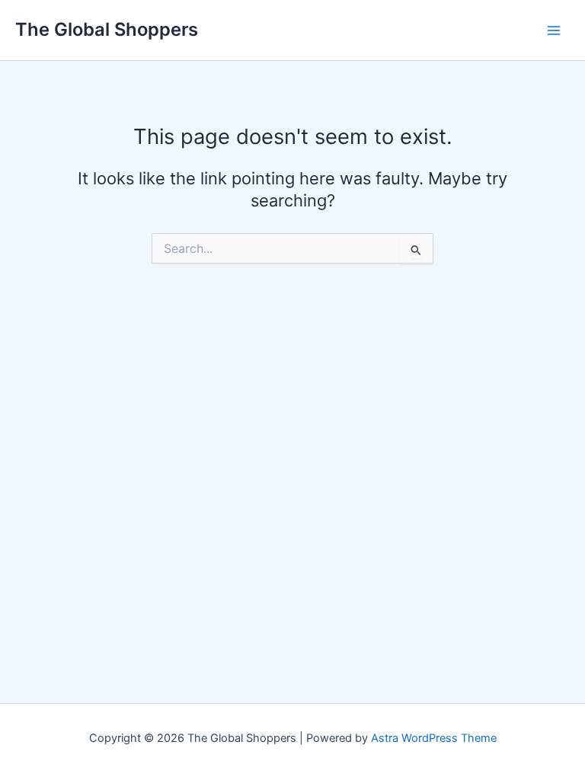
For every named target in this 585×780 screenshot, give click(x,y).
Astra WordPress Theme (434, 738)
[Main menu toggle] (554, 30)
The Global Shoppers (106, 29)
